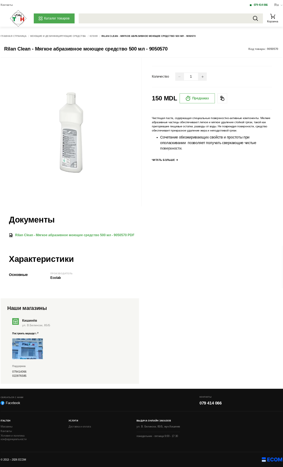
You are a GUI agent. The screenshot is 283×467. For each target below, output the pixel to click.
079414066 (19, 371)
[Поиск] (255, 18)
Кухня (94, 36)
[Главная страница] (18, 18)
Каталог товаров (57, 18)
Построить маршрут (24, 333)
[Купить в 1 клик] (222, 98)
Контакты (7, 4)
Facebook (13, 403)
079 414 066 (261, 4)
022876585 (19, 375)
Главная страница (14, 36)
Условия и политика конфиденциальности (13, 437)
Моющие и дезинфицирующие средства (58, 36)
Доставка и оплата (80, 426)
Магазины (6, 426)
